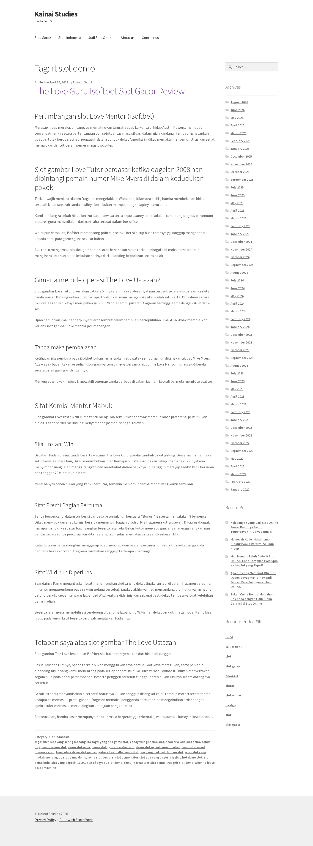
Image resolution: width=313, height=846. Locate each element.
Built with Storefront (76, 819)
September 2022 (242, 451)
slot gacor (232, 666)
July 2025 (237, 187)
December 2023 (241, 335)
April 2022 (237, 466)
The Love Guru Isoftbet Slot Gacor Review (110, 91)
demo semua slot (53, 747)
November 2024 (241, 249)
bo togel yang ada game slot (107, 742)
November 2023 (241, 342)
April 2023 (237, 396)
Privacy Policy (45, 819)
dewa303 (231, 676)
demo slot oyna (79, 747)
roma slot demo (99, 757)
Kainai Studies (56, 14)
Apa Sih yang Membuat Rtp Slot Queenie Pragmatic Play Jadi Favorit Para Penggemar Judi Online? (253, 580)
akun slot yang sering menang (64, 742)
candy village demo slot (147, 742)
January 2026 (240, 149)
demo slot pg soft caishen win (113, 747)
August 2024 (239, 272)
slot (228, 656)
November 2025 (241, 164)
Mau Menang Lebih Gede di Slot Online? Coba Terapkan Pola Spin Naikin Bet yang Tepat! (254, 561)
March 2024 (238, 311)
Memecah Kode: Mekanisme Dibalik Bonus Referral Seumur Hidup (252, 544)
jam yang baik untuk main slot (161, 752)
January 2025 (240, 234)
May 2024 (237, 296)
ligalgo (230, 705)
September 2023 (242, 358)
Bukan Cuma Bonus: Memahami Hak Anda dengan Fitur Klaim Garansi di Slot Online (253, 599)
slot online (233, 695)
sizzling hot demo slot (186, 757)
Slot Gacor (43, 37)
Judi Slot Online (100, 37)
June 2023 (237, 381)
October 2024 (240, 257)
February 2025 (240, 226)
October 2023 (240, 350)
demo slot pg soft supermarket (158, 747)
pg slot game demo (72, 757)
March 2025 (238, 218)
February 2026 (240, 141)
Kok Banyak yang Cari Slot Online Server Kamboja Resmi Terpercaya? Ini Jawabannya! (254, 527)
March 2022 (238, 474)
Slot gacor (232, 725)
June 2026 (237, 110)
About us (128, 37)
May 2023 (237, 389)
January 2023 (240, 420)
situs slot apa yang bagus (150, 757)
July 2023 (237, 373)
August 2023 (239, 365)
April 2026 (237, 125)
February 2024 (240, 319)
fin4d (229, 637)
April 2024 (237, 303)
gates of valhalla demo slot (118, 752)
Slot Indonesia (69, 37)
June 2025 (237, 195)
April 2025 (237, 210)
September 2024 (242, 265)
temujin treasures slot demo (144, 763)
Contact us (150, 37)
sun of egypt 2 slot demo (104, 763)
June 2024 (237, 288)
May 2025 (237, 203)
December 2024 (241, 242)
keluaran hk (233, 647)
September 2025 (242, 179)
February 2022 (240, 482)
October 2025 (240, 172)
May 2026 (237, 118)
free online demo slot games (76, 752)
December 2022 (241, 428)
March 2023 (238, 404)
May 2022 (237, 458)
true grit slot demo (179, 763)
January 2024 (240, 327)
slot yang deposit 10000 (68, 763)
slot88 (229, 686)
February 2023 (240, 412)
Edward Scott (82, 82)
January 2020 (240, 489)
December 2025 (241, 156)
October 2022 (240, 443)
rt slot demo (121, 757)
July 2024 (237, 280)
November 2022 (241, 435)
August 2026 (239, 102)
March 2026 (238, 133)
